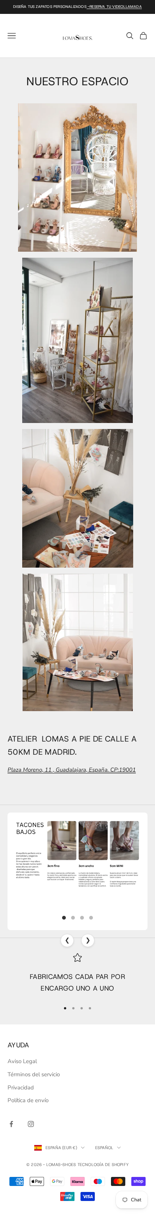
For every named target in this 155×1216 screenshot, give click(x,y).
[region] (77, 974)
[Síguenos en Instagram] (31, 1124)
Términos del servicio (34, 1074)
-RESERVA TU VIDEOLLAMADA (114, 6)
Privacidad (21, 1087)
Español (104, 1147)
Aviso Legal (22, 1061)
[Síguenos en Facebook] (11, 1124)
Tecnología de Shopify (103, 1164)
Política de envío (28, 1100)
